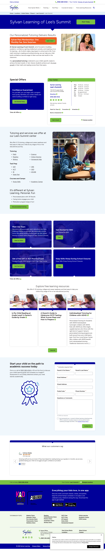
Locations (17, 13)
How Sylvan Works (67, 530)
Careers (81, 532)
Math (14, 154)
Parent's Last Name (82, 370)
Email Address (62, 377)
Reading (15, 157)
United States (25, 13)
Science (33, 154)
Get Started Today (19, 101)
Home (11, 13)
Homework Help (36, 159)
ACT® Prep (64, 517)
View (59, 237)
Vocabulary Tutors (49, 520)
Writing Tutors (48, 522)
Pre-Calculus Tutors (31, 519)
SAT (14, 167)
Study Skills (16, 182)
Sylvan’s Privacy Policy (83, 421)
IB (13, 172)
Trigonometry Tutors (32, 521)
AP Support (64, 519)
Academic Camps (37, 182)
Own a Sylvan (14, 2)
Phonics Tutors (48, 518)
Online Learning (83, 515)
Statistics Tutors (30, 522)
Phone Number (80, 391)
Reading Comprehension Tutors (50, 516)
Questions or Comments (64, 398)
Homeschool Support (67, 522)
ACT (14, 169)
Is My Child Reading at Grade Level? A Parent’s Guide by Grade (22, 315)
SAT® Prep (64, 515)
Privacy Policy (85, 542)
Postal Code (61, 391)
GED (32, 169)
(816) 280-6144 (55, 97)
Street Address (62, 384)
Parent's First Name (64, 370)
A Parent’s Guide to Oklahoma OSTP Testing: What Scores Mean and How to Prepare (51, 316)
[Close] (101, 535)
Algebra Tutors (30, 515)
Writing (15, 159)
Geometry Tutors (31, 517)
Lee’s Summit (40, 13)
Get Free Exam (18, 266)
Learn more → (50, 41)
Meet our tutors (18, 240)
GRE (32, 167)
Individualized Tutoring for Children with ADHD (80, 314)
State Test (16, 174)
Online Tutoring (36, 157)
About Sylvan (83, 530)
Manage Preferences (93, 546)
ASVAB (33, 172)
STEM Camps (82, 519)
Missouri (32, 13)
